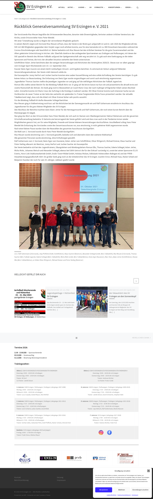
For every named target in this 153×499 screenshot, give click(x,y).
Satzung (60, 477)
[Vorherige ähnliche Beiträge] (130, 280)
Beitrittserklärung (21, 480)
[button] (148, 471)
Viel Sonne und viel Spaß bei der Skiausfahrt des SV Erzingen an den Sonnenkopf (122, 293)
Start (16, 19)
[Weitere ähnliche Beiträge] (136, 280)
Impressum (135, 495)
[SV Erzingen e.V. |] (20, 6)
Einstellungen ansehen (140, 490)
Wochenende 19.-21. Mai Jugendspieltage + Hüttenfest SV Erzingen (61, 293)
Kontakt (17, 477)
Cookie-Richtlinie (111, 495)
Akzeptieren (103, 490)
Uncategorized (24, 19)
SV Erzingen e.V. (25, 492)
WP (25, 495)
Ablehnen (121, 490)
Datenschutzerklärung (124, 495)
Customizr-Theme (44, 495)
